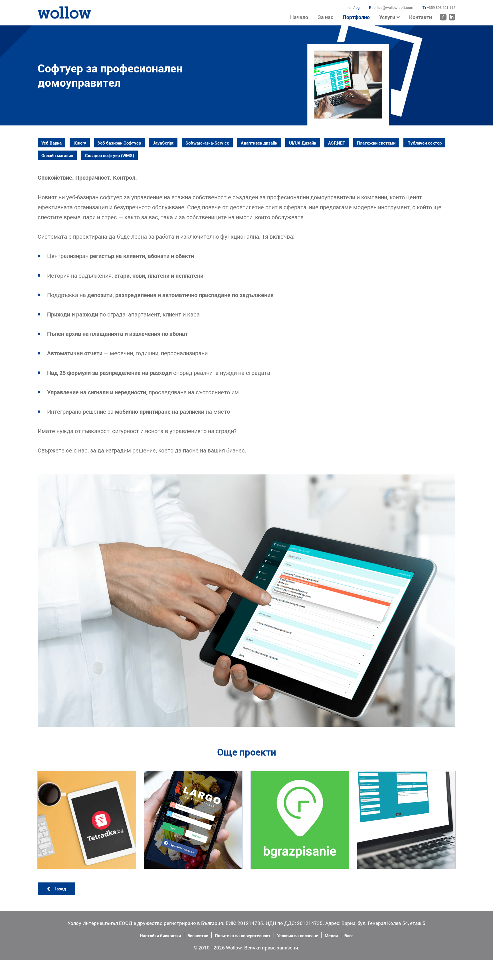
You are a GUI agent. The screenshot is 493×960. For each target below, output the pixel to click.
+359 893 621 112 (441, 7)
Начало (45, 9)
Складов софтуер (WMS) (109, 155)
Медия (331, 935)
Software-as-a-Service (207, 143)
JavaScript (163, 143)
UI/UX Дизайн (302, 143)
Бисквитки (197, 935)
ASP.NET (336, 143)
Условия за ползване (297, 935)
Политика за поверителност (242, 935)
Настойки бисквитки (160, 935)
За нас (325, 17)
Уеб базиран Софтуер (119, 143)
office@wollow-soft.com (393, 7)
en (350, 7)
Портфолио (356, 17)
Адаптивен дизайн (259, 143)
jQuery (80, 143)
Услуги (387, 17)
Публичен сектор (424, 143)
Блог (348, 935)
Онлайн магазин (57, 155)
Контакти (420, 17)
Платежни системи (376, 143)
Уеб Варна (51, 143)
